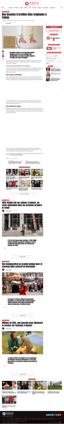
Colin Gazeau (8, 23)
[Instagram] (54, 415)
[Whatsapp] (49, 415)
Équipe (30, 7)
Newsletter (40, 7)
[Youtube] (58, 415)
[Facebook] (51, 415)
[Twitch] (56, 415)
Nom (47, 54)
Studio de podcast (52, 7)
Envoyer (47, 63)
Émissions (26, 7)
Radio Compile (8, 211)
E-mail (47, 57)
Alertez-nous (34, 7)
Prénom (56, 55)
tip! (49, 48)
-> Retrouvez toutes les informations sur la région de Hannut (18, 65)
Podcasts (21, 7)
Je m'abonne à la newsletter (51, 58)
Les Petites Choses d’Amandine (16, 154)
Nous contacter (45, 7)
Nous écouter (11, 7)
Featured (10, 158)
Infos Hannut (15, 158)
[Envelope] (47, 415)
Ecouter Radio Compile (54, 30)
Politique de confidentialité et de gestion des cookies (18, 421)
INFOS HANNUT (16, 7)
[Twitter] (53, 415)
